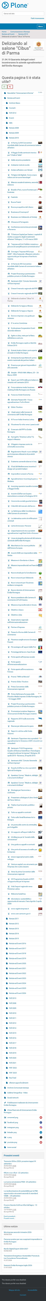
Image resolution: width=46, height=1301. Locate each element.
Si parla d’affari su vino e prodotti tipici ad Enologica (21, 769)
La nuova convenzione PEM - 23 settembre (20, 1182)
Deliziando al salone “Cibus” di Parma (20, 299)
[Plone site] (15, 5)
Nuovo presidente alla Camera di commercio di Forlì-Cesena (21, 599)
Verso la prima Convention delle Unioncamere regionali (21, 873)
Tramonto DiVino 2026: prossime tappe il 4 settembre (20, 1162)
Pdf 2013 (12, 998)
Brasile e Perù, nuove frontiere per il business (22, 191)
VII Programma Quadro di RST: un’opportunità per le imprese (20, 880)
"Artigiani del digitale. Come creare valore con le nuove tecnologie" (22, 176)
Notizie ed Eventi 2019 (17, 958)
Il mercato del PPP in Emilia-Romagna (19, 430)
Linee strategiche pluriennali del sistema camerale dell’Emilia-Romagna (24, 539)
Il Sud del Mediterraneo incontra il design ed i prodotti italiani (21, 467)
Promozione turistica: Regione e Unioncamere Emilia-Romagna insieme (22, 712)
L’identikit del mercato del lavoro (23, 506)
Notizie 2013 (14, 929)
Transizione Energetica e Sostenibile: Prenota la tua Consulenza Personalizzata (21, 1257)
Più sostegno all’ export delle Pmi (23, 647)
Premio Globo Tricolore (19, 682)
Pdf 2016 (12, 1038)
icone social (11, 1147)
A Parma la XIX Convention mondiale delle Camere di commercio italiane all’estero (24, 266)
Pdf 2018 (12, 1048)
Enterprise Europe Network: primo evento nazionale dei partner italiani (22, 359)
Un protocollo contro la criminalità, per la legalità (22, 826)
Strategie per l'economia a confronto (19, 791)
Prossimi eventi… (9, 1218)
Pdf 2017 (12, 1043)
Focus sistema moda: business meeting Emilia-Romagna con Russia (21, 388)
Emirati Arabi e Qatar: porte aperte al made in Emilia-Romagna (22, 351)
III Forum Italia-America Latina (22, 419)
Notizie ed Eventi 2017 (17, 948)
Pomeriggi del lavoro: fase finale (23, 652)
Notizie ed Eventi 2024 (17, 983)
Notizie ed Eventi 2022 (17, 973)
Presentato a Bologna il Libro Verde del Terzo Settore (22, 799)
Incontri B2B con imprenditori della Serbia (22, 554)
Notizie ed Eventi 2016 (17, 943)
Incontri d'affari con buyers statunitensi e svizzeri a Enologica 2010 (22, 495)
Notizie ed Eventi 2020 (17, 963)
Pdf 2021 (12, 1063)
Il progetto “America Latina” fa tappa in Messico (20, 438)
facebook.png (12, 1122)
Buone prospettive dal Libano (22, 207)
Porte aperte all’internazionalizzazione (17, 663)
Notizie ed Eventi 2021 (17, 968)
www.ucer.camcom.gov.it (20, 914)
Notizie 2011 (14, 919)
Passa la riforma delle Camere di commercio (21, 633)
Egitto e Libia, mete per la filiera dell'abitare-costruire (20, 337)
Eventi (11, 118)
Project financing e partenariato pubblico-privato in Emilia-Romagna (21, 275)
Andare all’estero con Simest (22, 170)
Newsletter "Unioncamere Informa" (20, 93)
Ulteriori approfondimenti (18, 1083)
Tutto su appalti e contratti (21, 812)
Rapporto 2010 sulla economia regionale (20, 720)
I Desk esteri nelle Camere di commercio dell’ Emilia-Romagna (19, 413)
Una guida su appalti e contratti (23, 844)
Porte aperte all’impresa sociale (23, 657)
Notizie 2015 (14, 938)
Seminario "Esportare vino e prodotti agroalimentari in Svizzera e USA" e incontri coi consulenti (24, 740)
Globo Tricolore (16, 407)
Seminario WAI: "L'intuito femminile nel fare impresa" (22, 282)
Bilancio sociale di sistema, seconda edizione (22, 183)
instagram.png (13, 1127)
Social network (13, 1098)
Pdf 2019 (12, 1053)
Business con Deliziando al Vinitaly (24, 217)
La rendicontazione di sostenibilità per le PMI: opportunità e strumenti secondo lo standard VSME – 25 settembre (21, 1193)
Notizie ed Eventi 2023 (17, 978)
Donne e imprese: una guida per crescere (21, 317)
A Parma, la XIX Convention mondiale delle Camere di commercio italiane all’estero (24, 145)
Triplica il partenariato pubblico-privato (21, 806)
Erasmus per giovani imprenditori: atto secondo (21, 366)
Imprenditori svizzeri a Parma (22, 474)
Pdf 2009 (12, 1008)
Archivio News (14, 103)
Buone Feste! (16, 202)
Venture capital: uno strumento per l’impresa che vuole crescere (22, 865)
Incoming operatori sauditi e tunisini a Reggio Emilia (22, 487)
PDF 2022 (13, 1068)
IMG (10, 123)
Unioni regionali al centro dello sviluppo (20, 858)
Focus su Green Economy (20, 395)
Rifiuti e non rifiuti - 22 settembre (16, 1173)
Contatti (12, 108)
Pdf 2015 (12, 1033)
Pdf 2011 (12, 1018)
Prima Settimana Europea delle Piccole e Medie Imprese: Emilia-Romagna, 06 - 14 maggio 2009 (24, 696)
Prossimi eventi (11, 1155)
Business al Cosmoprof (20, 212)
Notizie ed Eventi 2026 (17, 993)
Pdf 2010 (12, 1013)
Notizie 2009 (14, 133)
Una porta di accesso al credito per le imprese (22, 850)
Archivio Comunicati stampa (18, 1088)
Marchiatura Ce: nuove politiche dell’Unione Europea (21, 547)
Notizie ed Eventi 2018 (17, 953)
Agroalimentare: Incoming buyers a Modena (22, 480)
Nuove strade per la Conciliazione (23, 573)
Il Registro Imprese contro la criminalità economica (19, 445)
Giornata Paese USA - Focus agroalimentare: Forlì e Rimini (19, 401)
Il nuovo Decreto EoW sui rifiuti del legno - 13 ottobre (20, 1206)
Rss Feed (12, 1078)
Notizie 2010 (23, 34)
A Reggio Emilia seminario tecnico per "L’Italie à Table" (21, 154)
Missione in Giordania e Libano (22, 560)
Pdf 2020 (12, 1058)
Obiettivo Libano (17, 610)
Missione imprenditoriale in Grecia (24, 605)
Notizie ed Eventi (8, 34)
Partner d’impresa (18, 627)
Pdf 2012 (12, 1023)
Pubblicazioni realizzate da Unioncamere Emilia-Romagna (21, 1104)
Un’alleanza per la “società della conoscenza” (21, 838)
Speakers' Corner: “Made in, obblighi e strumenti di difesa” (22, 776)
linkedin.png (12, 1132)
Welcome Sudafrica (18, 894)
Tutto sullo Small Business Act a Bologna (21, 818)
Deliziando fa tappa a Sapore (22, 311)
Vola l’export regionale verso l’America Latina (19, 887)
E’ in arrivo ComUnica (19, 323)
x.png (9, 1137)
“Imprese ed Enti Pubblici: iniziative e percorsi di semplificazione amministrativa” (23, 245)
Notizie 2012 (14, 924)
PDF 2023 (13, 1073)
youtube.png (12, 1142)
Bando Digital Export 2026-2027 (16, 1249)
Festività (14, 197)
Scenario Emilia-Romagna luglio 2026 (18, 1265)
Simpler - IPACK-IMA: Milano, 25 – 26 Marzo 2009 (23, 374)
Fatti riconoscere (37, 18)
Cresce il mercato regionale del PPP (24, 288)
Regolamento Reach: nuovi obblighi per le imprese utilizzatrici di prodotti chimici (22, 454)
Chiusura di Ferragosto (19, 222)
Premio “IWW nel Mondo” (20, 677)
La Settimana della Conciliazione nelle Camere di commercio (21, 512)
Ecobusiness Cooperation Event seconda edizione (21, 329)
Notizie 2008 (14, 128)
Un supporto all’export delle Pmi (23, 832)
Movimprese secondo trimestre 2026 (18, 1232)
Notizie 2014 (14, 934)
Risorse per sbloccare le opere (22, 726)
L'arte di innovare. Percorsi (21, 526)
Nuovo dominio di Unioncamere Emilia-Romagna (21, 591)
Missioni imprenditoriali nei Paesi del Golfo (22, 566)
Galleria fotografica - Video (17, 1093)
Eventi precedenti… (10, 1216)
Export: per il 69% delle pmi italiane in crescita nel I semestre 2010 (23, 381)
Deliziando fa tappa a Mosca (22, 306)
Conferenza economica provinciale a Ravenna (22, 228)
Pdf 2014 (12, 113)
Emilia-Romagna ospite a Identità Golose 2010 (21, 344)
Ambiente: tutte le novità (20, 165)
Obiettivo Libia (16, 615)
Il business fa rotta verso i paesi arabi (25, 424)
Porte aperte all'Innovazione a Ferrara (20, 670)
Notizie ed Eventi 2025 (17, 988)
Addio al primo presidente (20, 160)
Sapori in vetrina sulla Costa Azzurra (19, 732)
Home (4, 32)
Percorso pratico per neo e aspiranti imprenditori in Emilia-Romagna (23, 1240)
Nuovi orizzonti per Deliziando (22, 578)
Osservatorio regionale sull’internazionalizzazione (17, 621)
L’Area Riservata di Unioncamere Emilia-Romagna (20, 1111)
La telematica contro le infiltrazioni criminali (22, 519)
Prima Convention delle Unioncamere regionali (17, 688)
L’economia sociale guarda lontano (24, 501)
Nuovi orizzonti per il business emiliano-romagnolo (20, 584)
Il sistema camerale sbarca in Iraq (23, 461)
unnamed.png (12, 1117)
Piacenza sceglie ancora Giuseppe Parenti (22, 641)
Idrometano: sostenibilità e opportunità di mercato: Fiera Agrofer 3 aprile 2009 (24, 901)
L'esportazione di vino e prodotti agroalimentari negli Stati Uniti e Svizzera (22, 532)
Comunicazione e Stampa (20, 32)
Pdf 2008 (12, 1003)
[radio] (4, 87)
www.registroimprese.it (20, 909)
